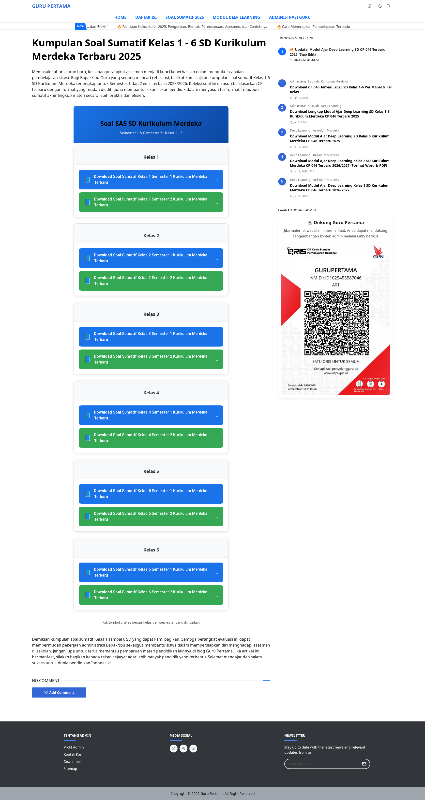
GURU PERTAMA (51, 6)
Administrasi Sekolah (304, 81)
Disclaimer (72, 761)
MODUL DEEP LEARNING (236, 17)
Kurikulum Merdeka (334, 81)
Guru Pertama (212, 793)
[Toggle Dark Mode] (380, 6)
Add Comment (61, 692)
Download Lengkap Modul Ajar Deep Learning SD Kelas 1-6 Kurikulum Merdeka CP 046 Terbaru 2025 (340, 113)
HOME (120, 17)
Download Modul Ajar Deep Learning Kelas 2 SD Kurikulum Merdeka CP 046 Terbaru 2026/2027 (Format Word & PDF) (340, 163)
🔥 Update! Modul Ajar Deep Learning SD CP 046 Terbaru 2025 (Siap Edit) (337, 52)
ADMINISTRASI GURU (290, 17)
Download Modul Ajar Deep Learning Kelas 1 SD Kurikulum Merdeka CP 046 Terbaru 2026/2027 (340, 187)
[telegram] (183, 748)
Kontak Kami (74, 754)
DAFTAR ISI (146, 17)
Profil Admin (74, 747)
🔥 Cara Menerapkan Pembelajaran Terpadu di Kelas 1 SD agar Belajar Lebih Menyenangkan (332, 26)
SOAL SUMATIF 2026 (185, 17)
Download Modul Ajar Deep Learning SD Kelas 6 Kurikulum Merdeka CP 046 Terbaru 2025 (340, 138)
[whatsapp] (370, 6)
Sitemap (70, 768)
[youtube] (193, 748)
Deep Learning (331, 106)
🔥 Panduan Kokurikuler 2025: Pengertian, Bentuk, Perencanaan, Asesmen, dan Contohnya (171, 26)
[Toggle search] (388, 6)
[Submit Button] (364, 763)
